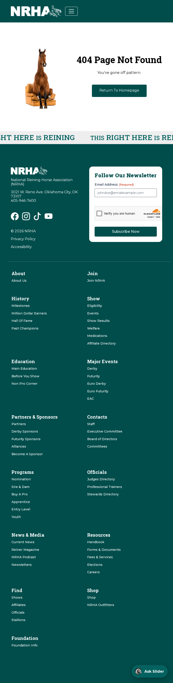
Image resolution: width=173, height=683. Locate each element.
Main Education (24, 369)
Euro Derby (96, 384)
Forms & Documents (104, 550)
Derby (92, 369)
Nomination (21, 479)
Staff (91, 424)
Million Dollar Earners (29, 313)
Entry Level (20, 509)
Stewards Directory (103, 494)
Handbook (95, 542)
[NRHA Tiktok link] (37, 218)
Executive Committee (104, 431)
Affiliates (18, 605)
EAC (90, 399)
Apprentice (20, 502)
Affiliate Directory (101, 343)
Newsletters (21, 565)
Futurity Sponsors (26, 439)
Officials (18, 613)
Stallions (18, 620)
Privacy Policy (23, 239)
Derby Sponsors (24, 431)
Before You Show (25, 376)
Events (93, 313)
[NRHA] (36, 11)
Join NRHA (96, 281)
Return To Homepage (119, 90)
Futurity (93, 376)
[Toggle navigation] (71, 11)
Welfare (93, 328)
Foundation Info (24, 645)
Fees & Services (100, 557)
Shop (91, 597)
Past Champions (25, 328)
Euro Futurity (97, 391)
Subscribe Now (125, 231)
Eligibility (94, 306)
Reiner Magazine (25, 550)
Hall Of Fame (21, 321)
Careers (93, 572)
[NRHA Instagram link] (26, 218)
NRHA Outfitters (100, 605)
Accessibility (21, 247)
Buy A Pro (19, 494)
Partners (18, 424)
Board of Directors (102, 439)
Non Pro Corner (24, 384)
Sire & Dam (20, 487)
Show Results (98, 321)
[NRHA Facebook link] (15, 218)
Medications (97, 336)
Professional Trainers (104, 487)
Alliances (18, 446)
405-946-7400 (23, 200)
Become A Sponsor (27, 454)
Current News (22, 542)
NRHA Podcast (23, 557)
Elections (94, 565)
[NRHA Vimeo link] (48, 218)
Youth (16, 517)
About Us (19, 281)
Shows (17, 597)
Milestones (20, 306)
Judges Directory (101, 479)
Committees (97, 446)
